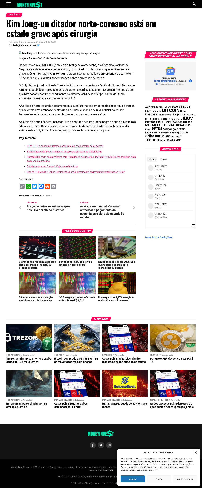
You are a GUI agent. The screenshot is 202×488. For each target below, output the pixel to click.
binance (156, 111)
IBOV (49, 195)
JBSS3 (174, 122)
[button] (195, 452)
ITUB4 (167, 121)
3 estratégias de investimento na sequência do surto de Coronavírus (64, 151)
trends (152, 139)
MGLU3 (157, 125)
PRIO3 (161, 133)
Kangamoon (185, 121)
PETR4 (157, 129)
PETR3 (148, 129)
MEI (148, 125)
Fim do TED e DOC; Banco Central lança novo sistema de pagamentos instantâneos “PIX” (76, 171)
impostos (150, 121)
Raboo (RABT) (171, 132)
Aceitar (133, 479)
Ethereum (160, 119)
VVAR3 (171, 140)
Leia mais (108, 470)
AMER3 (154, 107)
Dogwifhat (191, 115)
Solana (166, 136)
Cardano (151, 114)
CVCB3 (168, 115)
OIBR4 (179, 125)
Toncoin (178, 137)
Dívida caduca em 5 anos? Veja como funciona (52, 166)
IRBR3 (159, 121)
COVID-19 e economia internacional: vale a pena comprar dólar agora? (65, 146)
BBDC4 (185, 106)
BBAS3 (176, 106)
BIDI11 (148, 111)
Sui (172, 137)
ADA (147, 106)
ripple (184, 132)
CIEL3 (162, 115)
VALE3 (163, 140)
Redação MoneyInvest (24, 45)
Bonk (183, 111)
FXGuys (171, 119)
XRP (178, 140)
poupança (169, 129)
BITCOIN (171, 110)
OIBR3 (169, 125)
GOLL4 (179, 119)
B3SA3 (168, 107)
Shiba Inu (152, 136)
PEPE (188, 125)
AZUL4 (161, 107)
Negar (159, 479)
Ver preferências (185, 479)
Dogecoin (179, 114)
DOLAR (148, 119)
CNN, (43, 65)
